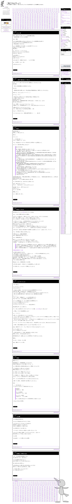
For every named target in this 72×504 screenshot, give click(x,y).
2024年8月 (62, 84)
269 (57, 20)
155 (57, 14)
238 (28, 19)
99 (15, 12)
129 (40, 13)
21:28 (21, 202)
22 (52, 8)
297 (33, 22)
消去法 (17, 357)
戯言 (62, 30)
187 (42, 16)
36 (32, 9)
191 (52, 16)
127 (35, 13)
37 (34, 9)
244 (42, 19)
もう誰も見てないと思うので (65, 21)
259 (33, 20)
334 (30, 24)
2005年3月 (62, 221)
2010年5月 (62, 157)
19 (46, 8)
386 (18, 27)
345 (57, 24)
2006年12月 (63, 199)
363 (54, 25)
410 (30, 28)
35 (30, 9)
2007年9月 (62, 190)
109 (39, 12)
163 (30, 15)
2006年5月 (62, 206)
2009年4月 (62, 170)
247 (49, 19)
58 (28, 10)
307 (57, 22)
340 (45, 24)
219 (28, 18)
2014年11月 (63, 102)
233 (16, 19)
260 (35, 20)
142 (25, 14)
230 (54, 18)
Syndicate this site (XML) (6, 27)
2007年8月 (62, 191)
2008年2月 (62, 185)
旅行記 (62, 34)
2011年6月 (62, 144)
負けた (62, 17)
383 (57, 26)
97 (58, 11)
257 (28, 20)
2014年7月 (62, 106)
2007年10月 (63, 189)
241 (35, 19)
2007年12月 (63, 187)
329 (18, 24)
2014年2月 (62, 111)
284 (47, 21)
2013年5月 (62, 120)
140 (20, 14)
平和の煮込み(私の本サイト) (65, 71)
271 (16, 21)
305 (52, 22)
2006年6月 (62, 205)
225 (42, 18)
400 (52, 27)
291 (18, 22)
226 (45, 18)
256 (25, 20)
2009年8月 (62, 166)
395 (40, 27)
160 (23, 15)
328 (16, 24)
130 (42, 13)
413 (37, 28)
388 (23, 27)
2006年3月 (62, 208)
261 (37, 20)
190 (49, 16)
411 (33, 28)
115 (53, 12)
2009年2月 (62, 172)
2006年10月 (63, 201)
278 (33, 21)
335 (33, 24)
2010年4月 (62, 158)
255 (23, 20)
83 (30, 11)
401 (54, 27)
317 (35, 23)
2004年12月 (63, 224)
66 (44, 10)
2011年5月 (62, 145)
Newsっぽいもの (64, 39)
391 (30, 27)
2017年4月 (62, 89)
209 (49, 17)
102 (22, 12)
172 (52, 15)
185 (37, 16)
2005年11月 (63, 212)
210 (52, 17)
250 (57, 19)
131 (45, 13)
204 (37, 17)
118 (13, 13)
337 (37, 24)
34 (28, 9)
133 (49, 13)
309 (16, 23)
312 (23, 23)
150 (45, 14)
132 (47, 13)
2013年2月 (62, 123)
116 (56, 12)
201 (30, 17)
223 (37, 18)
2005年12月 (63, 211)
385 (16, 27)
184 (35, 16)
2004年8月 (62, 228)
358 (42, 25)
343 (52, 24)
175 (13, 16)
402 (57, 27)
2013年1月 (62, 124)
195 (16, 17)
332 (25, 24)
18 (44, 8)
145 (33, 14)
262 (40, 20)
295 (28, 22)
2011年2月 (62, 148)
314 (28, 23)
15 (38, 8)
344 (54, 24)
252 (16, 20)
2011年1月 (62, 149)
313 (25, 23)
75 (15, 11)
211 (54, 17)
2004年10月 (63, 226)
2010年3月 (62, 159)
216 (20, 18)
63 (38, 10)
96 (56, 11)
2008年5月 (62, 182)
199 (25, 17)
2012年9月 (62, 128)
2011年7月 (62, 143)
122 (23, 13)
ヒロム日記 (38, 308)
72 (56, 10)
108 (36, 12)
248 (52, 19)
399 (49, 27)
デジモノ (62, 33)
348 (18, 25)
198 (23, 17)
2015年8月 (62, 92)
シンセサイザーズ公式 (64, 72)
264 (45, 20)
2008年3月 (62, 184)
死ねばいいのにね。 (20, 209)
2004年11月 (63, 225)
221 (33, 18)
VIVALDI (62, 22)
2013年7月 (62, 118)
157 (16, 15)
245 (45, 19)
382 (54, 26)
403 (13, 28)
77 (19, 11)
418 (49, 28)
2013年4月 (62, 121)
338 (40, 24)
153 (52, 14)
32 (25, 9)
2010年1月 (62, 161)
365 (13, 26)
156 (13, 15)
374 (35, 26)
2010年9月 (62, 153)
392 (33, 27)
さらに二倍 (18, 33)
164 (33, 15)
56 (25, 10)
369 (23, 26)
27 (15, 9)
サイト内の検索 (63, 51)
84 (32, 11)
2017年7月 (62, 87)
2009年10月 (63, 164)
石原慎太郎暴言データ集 (18, 250)
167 (40, 15)
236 (23, 19)
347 (16, 25)
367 (18, 26)
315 (30, 23)
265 (47, 20)
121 (20, 13)
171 (49, 15)
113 (49, 12)
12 (33, 8)
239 (30, 19)
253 (18, 20)
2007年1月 (62, 198)
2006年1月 (62, 210)
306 (54, 22)
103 (24, 12)
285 (49, 21)
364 (57, 25)
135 (54, 13)
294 (25, 22)
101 (20, 12)
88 (40, 11)
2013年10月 (63, 115)
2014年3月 (62, 110)
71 (54, 10)
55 (23, 10)
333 (28, 24)
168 (42, 15)
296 (30, 22)
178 (20, 16)
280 (37, 21)
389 (25, 27)
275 (25, 21)
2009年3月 (62, 171)
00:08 (21, 73)
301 (42, 22)
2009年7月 (62, 167)
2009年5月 (62, 169)
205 (40, 17)
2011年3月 (62, 147)
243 (40, 19)
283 (45, 21)
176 (16, 16)
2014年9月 (62, 104)
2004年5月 (62, 231)
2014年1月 (62, 112)
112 (46, 12)
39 (38, 9)
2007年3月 (62, 196)
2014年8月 (62, 105)
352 (28, 25)
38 (36, 9)
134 (52, 13)
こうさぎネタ (63, 42)
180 (25, 16)
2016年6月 (62, 91)
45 (50, 9)
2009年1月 (62, 173)
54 (21, 10)
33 (27, 9)
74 (13, 11)
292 (20, 22)
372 (30, 26)
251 (13, 20)
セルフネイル (63, 45)
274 (23, 21)
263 (42, 20)
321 (45, 23)
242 (37, 19)
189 (47, 16)
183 (33, 16)
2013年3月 (62, 122)
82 (28, 11)
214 (16, 18)
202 (33, 17)
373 (33, 26)
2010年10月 (63, 152)
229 (52, 18)
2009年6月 (62, 168)
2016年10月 (63, 90)
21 (50, 8)
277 (30, 21)
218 (25, 18)
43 (46, 9)
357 (40, 25)
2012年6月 (62, 131)
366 (16, 26)
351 (25, 25)
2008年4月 (62, 183)
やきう (62, 46)
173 (54, 15)
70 (52, 10)
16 (40, 8)
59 (30, 10)
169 (45, 15)
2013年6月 (62, 119)
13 (35, 8)
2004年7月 (62, 229)
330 (20, 24)
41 (42, 9)
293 (23, 22)
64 (40, 10)
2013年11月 (63, 114)
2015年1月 (62, 100)
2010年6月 (62, 156)
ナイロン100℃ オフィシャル (65, 73)
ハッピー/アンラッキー (21, 281)
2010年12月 (63, 150)
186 (40, 16)
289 (13, 22)
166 (37, 15)
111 (44, 12)
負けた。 (18, 128)
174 (57, 15)
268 (54, 20)
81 (27, 11)
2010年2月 (62, 160)
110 (41, 12)
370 (25, 26)
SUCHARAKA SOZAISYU (6, 31)
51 (15, 10)
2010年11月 (63, 151)
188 (45, 16)
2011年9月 (62, 141)
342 (49, 24)
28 (17, 9)
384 (13, 27)
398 (47, 27)
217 (23, 18)
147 (37, 14)
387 (20, 27)
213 (13, 18)
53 (19, 10)
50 (13, 10)
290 (16, 22)
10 (29, 8)
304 (49, 22)
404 (16, 28)
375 (37, 26)
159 (20, 15)
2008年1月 (62, 186)
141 (23, 14)
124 (28, 13)
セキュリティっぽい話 (65, 37)
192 (54, 16)
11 (31, 8)
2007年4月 (62, 195)
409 (28, 28)
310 (18, 23)
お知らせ (62, 29)
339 (42, 24)
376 (40, 26)
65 (42, 10)
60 (32, 10)
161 (25, 15)
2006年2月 (62, 209)
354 (33, 25)
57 (27, 10)
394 (37, 27)
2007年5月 (62, 194)
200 (28, 17)
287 (54, 21)
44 (48, 9)
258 (30, 20)
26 (13, 9)
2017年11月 (63, 86)
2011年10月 (63, 140)
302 (45, 22)
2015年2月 (62, 99)
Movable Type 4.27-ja (6, 29)
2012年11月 (63, 126)
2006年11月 (63, 200)
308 (13, 23)
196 (18, 17)
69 (50, 10)
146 (35, 14)
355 (35, 25)
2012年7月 (62, 130)
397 (45, 27)
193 (57, 16)
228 (49, 18)
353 (30, 25)
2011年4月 (62, 146)
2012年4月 (62, 133)
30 (21, 9)
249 (54, 19)
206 (42, 17)
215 (18, 18)
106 (32, 12)
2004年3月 (62, 233)
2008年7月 (62, 180)
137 (13, 14)
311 (20, 23)
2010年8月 (62, 154)
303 (47, 22)
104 (27, 12)
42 (44, 9)
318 (37, 23)
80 (25, 11)
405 (18, 28)
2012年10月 (63, 127)
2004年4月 (62, 232)
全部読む (53, 28)
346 (13, 25)
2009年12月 (63, 162)
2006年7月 (62, 204)
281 (40, 21)
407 (23, 28)
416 (45, 28)
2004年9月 (62, 227)
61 (34, 10)
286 (52, 21)
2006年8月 (62, 203)
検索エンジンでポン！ (65, 41)
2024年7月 (62, 85)
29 (19, 9)
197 (20, 17)
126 (33, 13)
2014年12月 (63, 101)
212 (57, 17)
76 (17, 11)
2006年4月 (62, 207)
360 (47, 25)
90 (44, 11)
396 (42, 27)
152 (49, 14)
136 (57, 13)
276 (28, 21)
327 (13, 24)
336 (35, 24)
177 (18, 16)
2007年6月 (62, 193)
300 (40, 22)
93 (50, 11)
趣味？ (62, 35)
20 (48, 8)
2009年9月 (62, 165)
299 (37, 22)
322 (47, 23)
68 (48, 10)
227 (47, 18)
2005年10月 (63, 213)
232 (13, 19)
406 (20, 28)
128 (37, 13)
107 (34, 12)
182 (30, 16)
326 (57, 23)
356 (37, 25)
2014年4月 (62, 109)
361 (49, 25)
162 (28, 15)
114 (51, 12)
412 (35, 28)
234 (18, 19)
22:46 (21, 447)
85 (34, 11)
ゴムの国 (18, 416)
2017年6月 (62, 88)
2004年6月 (62, 230)
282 (42, 21)
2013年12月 (63, 113)
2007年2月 (62, 197)
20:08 (21, 275)
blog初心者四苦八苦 (64, 40)
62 (36, 10)
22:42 (21, 351)
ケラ (62, 32)
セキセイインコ (63, 36)
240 (33, 19)
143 (28, 14)
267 (52, 20)
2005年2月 (62, 222)
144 (30, 14)
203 (35, 17)
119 (16, 13)
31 (23, 9)
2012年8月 (62, 129)
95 (54, 11)
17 (42, 8)
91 (46, 11)
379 (47, 26)
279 (35, 21)
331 (23, 24)
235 (20, 19)
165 (35, 15)
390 (28, 27)
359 (45, 25)
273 (20, 21)
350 (23, 25)
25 (58, 8)
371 (28, 26)
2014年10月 (63, 103)
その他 (62, 43)
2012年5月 (62, 132)
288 (57, 21)
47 (54, 9)
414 (40, 28)
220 (30, 18)
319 (40, 23)
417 (47, 28)
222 (35, 18)
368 (20, 26)
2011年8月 (62, 142)
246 (47, 19)
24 (56, 8)
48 (56, 9)
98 (13, 12)
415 (42, 28)
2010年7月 (62, 155)
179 (23, 16)
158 (18, 15)
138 (16, 14)
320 (42, 23)
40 (40, 9)
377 (42, 26)
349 (20, 25)
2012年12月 (63, 125)
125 (30, 13)
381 (52, 26)
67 (46, 10)
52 (17, 10)
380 (49, 26)
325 (54, 23)
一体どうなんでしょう (14, 3)
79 (23, 11)
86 (36, 11)
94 (52, 11)
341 (47, 24)
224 (40, 18)
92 (48, 11)
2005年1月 (62, 223)
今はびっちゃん (63, 20)
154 (54, 14)
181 (28, 16)
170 (47, 15)
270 (13, 21)
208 (47, 17)
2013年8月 (62, 117)
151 (47, 14)
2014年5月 (62, 108)
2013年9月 (62, 116)
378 (45, 26)
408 (25, 28)
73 (58, 10)
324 (52, 23)
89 (42, 11)
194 (13, 17)
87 (38, 11)
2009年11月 (63, 163)
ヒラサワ (62, 31)
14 (37, 8)
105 (29, 12)
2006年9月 (62, 202)
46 (52, 9)
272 (18, 21)
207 (45, 17)
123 (25, 13)
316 (33, 23)
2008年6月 (62, 181)
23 (54, 8)
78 (21, 11)
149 (42, 14)
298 (35, 22)
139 (18, 14)
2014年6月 (62, 107)
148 (40, 14)
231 (57, 18)
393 (35, 27)
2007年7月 (62, 192)
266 (49, 20)
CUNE (23, 212)
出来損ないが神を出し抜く (21, 453)
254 (20, 20)
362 (52, 25)
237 (25, 19)
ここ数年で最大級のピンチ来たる (23, 79)
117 (58, 12)
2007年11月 (63, 188)
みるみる (62, 44)
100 (17, 12)
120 (18, 13)
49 (58, 9)
